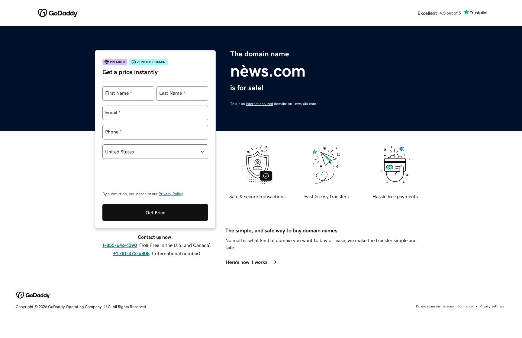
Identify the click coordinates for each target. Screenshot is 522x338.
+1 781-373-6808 (131, 253)
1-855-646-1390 (119, 245)
